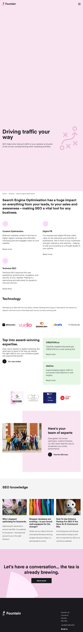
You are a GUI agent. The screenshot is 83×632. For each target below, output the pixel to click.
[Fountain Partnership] (9, 4)
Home (4, 194)
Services (11, 194)
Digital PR (47, 231)
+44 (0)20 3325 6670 (67, 625)
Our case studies (14, 361)
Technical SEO (9, 268)
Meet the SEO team (61, 454)
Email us (64, 629)
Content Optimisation (12, 231)
